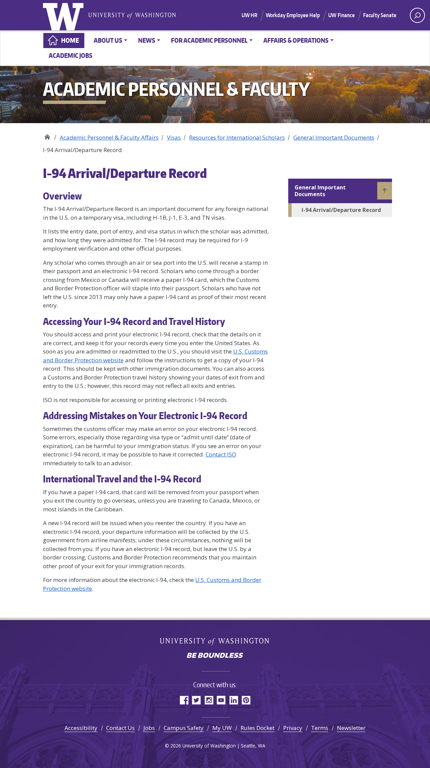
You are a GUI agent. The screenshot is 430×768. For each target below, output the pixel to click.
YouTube (221, 699)
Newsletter (351, 728)
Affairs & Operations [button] (296, 40)
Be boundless (215, 656)
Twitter (196, 699)
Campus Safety (184, 728)
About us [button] (108, 40)
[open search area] (417, 15)
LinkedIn (233, 699)
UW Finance (341, 15)
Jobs (149, 728)
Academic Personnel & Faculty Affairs (109, 137)
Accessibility (80, 728)
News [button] (146, 40)
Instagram (208, 699)
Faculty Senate (379, 15)
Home (70, 40)
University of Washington (65, 15)
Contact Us (120, 728)
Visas (174, 137)
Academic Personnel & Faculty (47, 135)
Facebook (183, 699)
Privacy (292, 728)
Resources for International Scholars (237, 137)
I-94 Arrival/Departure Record (341, 210)
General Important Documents (333, 137)
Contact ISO (221, 454)
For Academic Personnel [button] (209, 40)
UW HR (249, 15)
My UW (222, 728)
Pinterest (246, 699)
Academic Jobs (70, 55)
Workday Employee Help (293, 15)
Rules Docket (257, 728)
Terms (319, 728)
